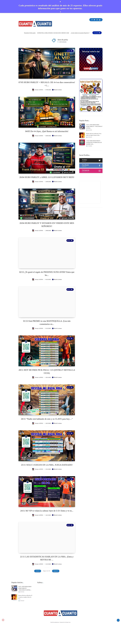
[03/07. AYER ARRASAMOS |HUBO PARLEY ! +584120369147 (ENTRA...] (82, 126)
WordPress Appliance (55, 622)
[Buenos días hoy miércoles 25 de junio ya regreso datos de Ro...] (82, 135)
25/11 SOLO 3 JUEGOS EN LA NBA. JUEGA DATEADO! (47, 465)
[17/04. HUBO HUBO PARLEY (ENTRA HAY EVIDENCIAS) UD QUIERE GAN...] (82, 142)
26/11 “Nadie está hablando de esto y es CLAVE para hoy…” (47, 419)
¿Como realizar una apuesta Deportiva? (80, 33)
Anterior (38, 571)
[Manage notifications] (3, 620)
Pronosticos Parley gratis (30, 33)
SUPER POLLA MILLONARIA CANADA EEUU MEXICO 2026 (53, 33)
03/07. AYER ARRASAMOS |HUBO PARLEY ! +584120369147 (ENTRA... (94, 126)
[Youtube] (99, 19)
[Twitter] (94, 19)
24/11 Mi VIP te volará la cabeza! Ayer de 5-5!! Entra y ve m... (46, 511)
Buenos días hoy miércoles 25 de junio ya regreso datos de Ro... (25, 597)
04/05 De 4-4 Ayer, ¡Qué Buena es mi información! (46, 131)
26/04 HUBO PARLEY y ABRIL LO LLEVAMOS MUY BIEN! (46, 177)
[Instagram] (97, 19)
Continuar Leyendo (68, 74)
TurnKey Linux (68, 622)
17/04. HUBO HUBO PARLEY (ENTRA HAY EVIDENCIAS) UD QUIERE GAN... (94, 142)
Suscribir (96, 32)
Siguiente (55, 571)
